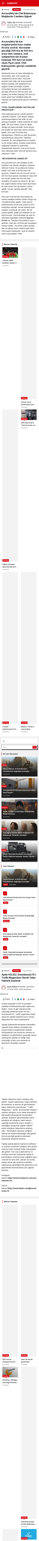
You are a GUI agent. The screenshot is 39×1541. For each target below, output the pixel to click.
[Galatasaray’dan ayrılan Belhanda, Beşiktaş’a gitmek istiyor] (29, 1447)
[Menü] (4, 3)
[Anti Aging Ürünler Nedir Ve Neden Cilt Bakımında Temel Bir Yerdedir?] (20, 830)
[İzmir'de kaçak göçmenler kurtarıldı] (29, 1284)
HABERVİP (12, 3)
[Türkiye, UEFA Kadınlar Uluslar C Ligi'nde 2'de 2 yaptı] (10, 327)
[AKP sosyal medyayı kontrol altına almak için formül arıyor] (10, 1284)
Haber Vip (11, 22)
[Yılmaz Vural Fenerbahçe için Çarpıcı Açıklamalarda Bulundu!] (29, 327)
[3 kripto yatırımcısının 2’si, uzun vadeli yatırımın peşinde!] (10, 652)
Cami (16, 212)
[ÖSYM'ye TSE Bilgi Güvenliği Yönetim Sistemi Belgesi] (10, 1447)
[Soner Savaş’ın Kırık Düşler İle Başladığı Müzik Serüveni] (20, 809)
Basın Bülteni (12, 987)
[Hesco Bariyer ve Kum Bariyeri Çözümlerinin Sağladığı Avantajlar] (20, 767)
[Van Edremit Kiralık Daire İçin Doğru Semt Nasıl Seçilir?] (20, 788)
